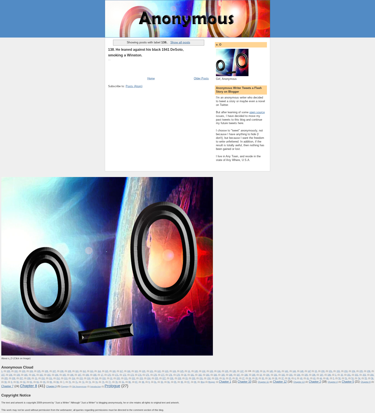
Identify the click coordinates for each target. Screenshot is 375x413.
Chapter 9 (51, 386)
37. (282, 378)
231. (201, 378)
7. (64, 382)
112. (84, 371)
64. (37, 382)
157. (3, 375)
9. (149, 382)
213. (66, 378)
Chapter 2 (315, 381)
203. (365, 375)
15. (316, 371)
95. (175, 382)
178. (171, 375)
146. (302, 371)
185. (223, 375)
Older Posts (201, 78)
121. (152, 371)
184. (215, 375)
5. (334, 378)
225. (157, 378)
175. (148, 375)
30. (263, 378)
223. (141, 378)
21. (36, 378)
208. (29, 378)
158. (11, 375)
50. (339, 378)
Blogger (211, 382)
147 (309, 371)
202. (357, 375)
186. (231, 375)
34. (269, 378)
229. (180, 378)
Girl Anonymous (79, 386)
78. (116, 382)
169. (95, 375)
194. (299, 375)
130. (196, 371)
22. (111, 378)
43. (314, 378)
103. (24, 371)
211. (51, 378)
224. (149, 378)
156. (369, 371)
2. (336, 375)
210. (43, 378)
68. (57, 382)
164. (57, 375)
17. (102, 375)
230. (194, 378)
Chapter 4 (333, 382)
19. (261, 375)
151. (331, 371)
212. (58, 378)
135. (227, 371)
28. (250, 378)
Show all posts (180, 42)
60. (17, 382)
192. (283, 375)
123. (167, 371)
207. (21, 378)
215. (81, 378)
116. (114, 371)
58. (372, 378)
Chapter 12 (280, 381)
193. (291, 375)
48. (327, 378)
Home (151, 78)
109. (70, 371)
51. (346, 378)
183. (208, 375)
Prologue (112, 386)
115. (107, 371)
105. (39, 371)
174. (140, 375)
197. (322, 375)
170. (109, 375)
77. (110, 382)
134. (219, 371)
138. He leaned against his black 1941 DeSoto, (146, 49)
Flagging (65, 386)
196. (314, 375)
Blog (203, 382)
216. (89, 378)
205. (6, 378)
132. (204, 371)
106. (47, 371)
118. (129, 371)
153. (346, 371)
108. (62, 371)
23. (186, 378)
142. (287, 371)
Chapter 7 (7, 386)
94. (168, 382)
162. (41, 375)
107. (54, 371)
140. (271, 371)
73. (90, 382)
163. (49, 375)
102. (16, 371)
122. (159, 371)
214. (74, 378)
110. (77, 371)
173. (132, 375)
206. (14, 378)
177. (163, 375)
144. (294, 371)
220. (118, 378)
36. (276, 378)
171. (117, 375)
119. (136, 371)
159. (18, 375)
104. (31, 371)
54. (359, 378)
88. (143, 382)
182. (200, 375)
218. (97, 378)
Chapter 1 (225, 381)
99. (195, 382)
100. (9, 371)
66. (51, 382)
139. (257, 371)
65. (44, 382)
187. (238, 375)
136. (234, 371)
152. (338, 371)
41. (308, 378)
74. (96, 382)
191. (276, 375)
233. (217, 378)
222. (134, 378)
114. (99, 371)
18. (185, 375)
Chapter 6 (366, 382)
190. (268, 375)
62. (24, 382)
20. (342, 375)
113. (92, 371)
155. (361, 371)
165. (64, 375)
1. (2, 371)
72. (83, 382)
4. (295, 378)
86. (129, 382)
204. (372, 375)
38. (289, 378)
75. (103, 382)
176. (155, 375)
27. (243, 378)
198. (329, 375)
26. (236, 378)
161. (34, 375)
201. (349, 375)
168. (87, 375)
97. (188, 382)
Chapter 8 (28, 386)
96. (182, 382)
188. (246, 375)
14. (264, 371)
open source (257, 112)
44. (321, 378)
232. (209, 378)
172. (125, 375)
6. (12, 382)
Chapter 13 (299, 382)
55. (366, 378)
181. (192, 375)
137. (242, 371)
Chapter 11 (263, 382)
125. (182, 371)
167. (80, 375)
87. (136, 382)
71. (76, 382)
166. (72, 375)
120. (144, 371)
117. (121, 371)
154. (354, 371)
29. (256, 378)
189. (254, 375)
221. (126, 378)
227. (164, 378)
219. (104, 378)
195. (306, 375)
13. (189, 371)
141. (279, 371)
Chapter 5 (348, 381)
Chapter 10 (244, 381)
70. (70, 382)
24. (223, 378)
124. (174, 371)
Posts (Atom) (134, 86)
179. (178, 375)
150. (323, 371)
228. (172, 378)
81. (123, 382)
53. (352, 378)
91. (155, 382)
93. (162, 382)
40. (301, 378)
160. (26, 375)
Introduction (95, 386)
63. (31, 382)
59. (5, 382)
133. (212, 371)
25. (230, 378)
